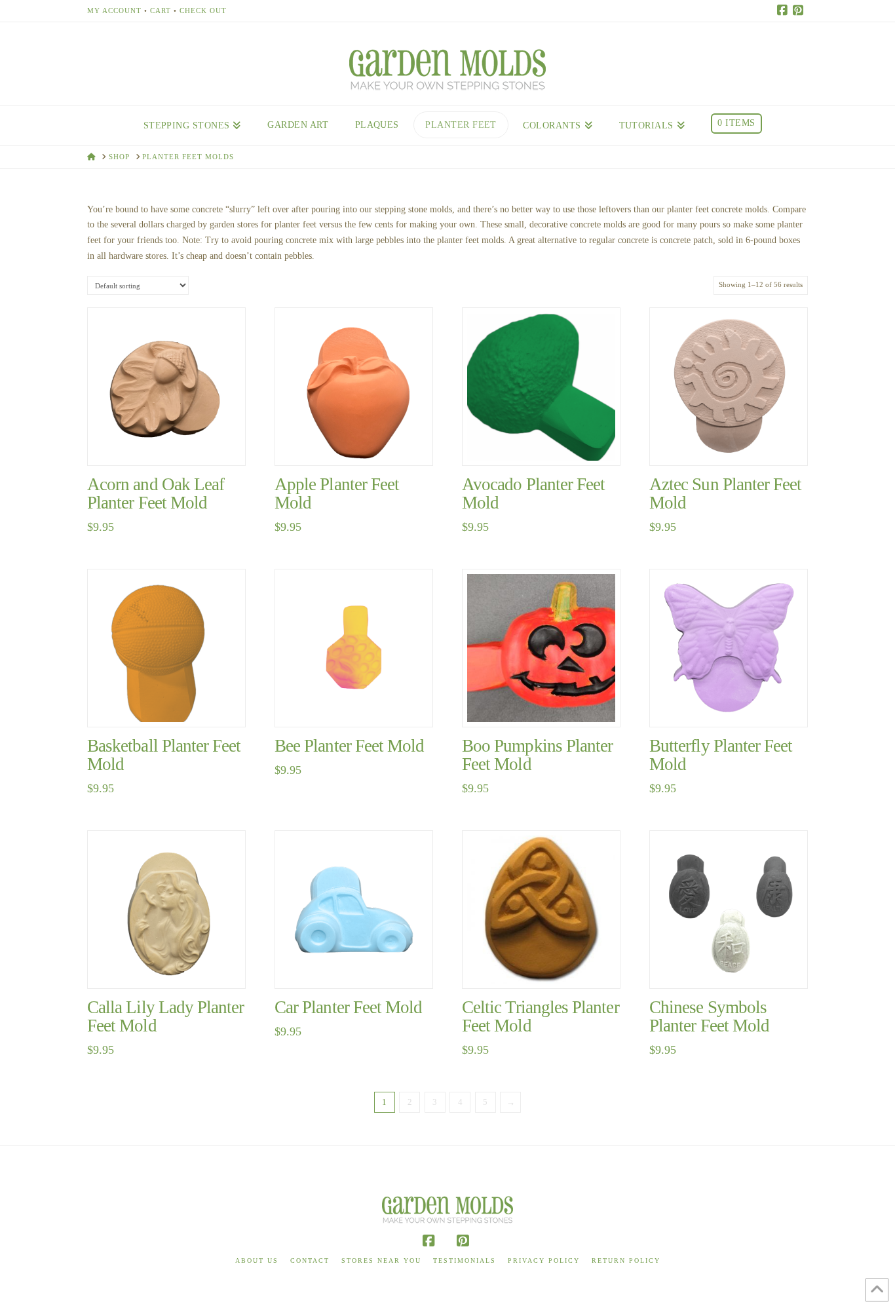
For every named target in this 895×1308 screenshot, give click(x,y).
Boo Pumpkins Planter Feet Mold (537, 755)
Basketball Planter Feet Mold (164, 755)
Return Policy (626, 1260)
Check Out (203, 10)
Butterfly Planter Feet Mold (720, 755)
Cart (160, 10)
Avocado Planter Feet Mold (533, 493)
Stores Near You (381, 1260)
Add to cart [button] (172, 441)
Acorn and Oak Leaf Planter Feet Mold (155, 493)
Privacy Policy (544, 1260)
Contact (310, 1260)
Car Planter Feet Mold (348, 1007)
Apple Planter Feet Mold (337, 493)
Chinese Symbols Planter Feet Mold (709, 1016)
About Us (256, 1260)
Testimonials (464, 1260)
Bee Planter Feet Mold (349, 746)
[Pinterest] (800, 10)
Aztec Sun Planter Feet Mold (725, 493)
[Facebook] (784, 10)
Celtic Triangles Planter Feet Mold (540, 1016)
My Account (114, 10)
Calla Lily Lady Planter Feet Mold (165, 1016)
